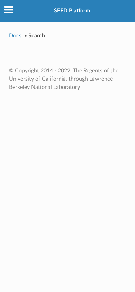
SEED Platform (72, 10)
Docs (15, 35)
